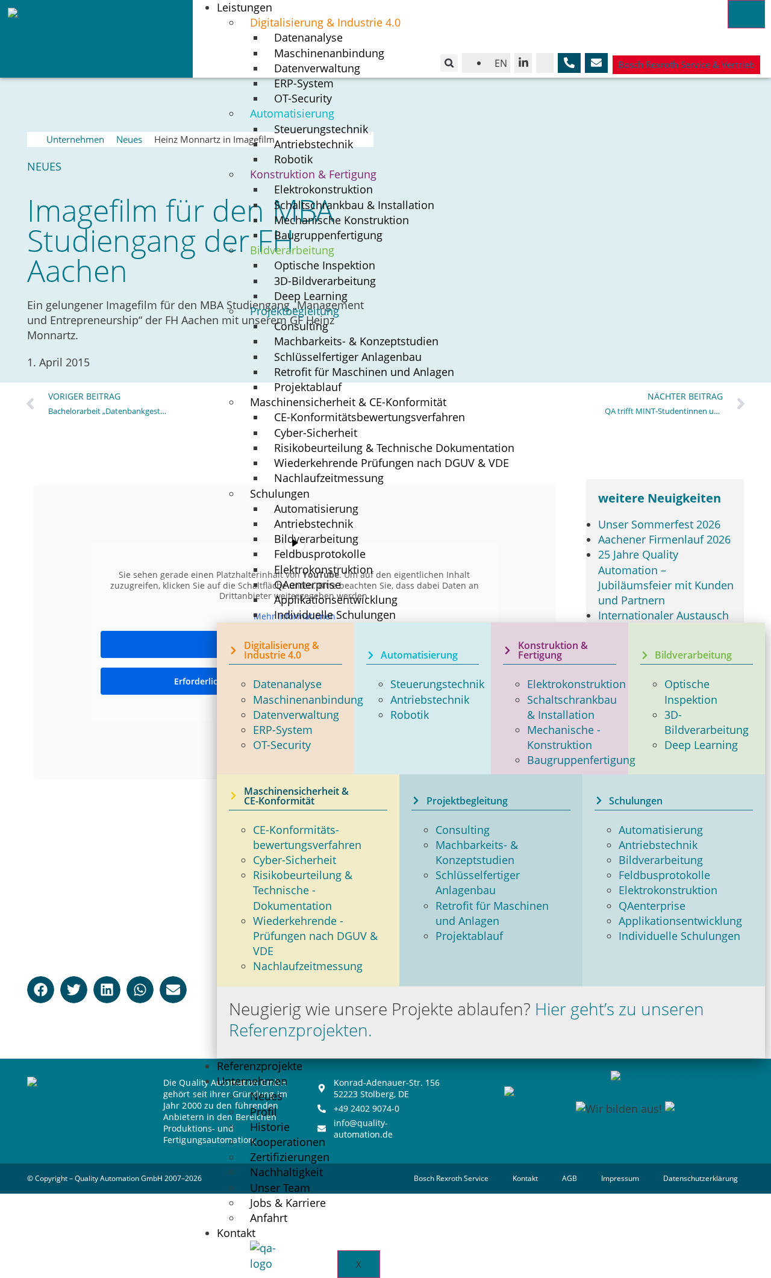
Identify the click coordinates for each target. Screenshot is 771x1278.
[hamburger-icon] (746, 14)
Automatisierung (661, 829)
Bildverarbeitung (661, 860)
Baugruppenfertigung (581, 760)
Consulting (462, 829)
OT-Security (282, 745)
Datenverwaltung (296, 714)
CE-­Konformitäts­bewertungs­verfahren (369, 417)
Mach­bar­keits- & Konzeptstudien (476, 852)
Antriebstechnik (429, 699)
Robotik (409, 714)
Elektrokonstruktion (576, 684)
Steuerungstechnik (437, 684)
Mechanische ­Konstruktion (564, 737)
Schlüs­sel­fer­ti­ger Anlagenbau (477, 882)
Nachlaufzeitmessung (329, 478)
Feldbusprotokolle (664, 875)
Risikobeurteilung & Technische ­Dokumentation (302, 890)
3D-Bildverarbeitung (706, 722)
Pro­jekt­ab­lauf (469, 936)
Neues (129, 139)
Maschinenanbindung (308, 699)
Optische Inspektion (690, 691)
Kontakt (236, 1233)
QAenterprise (652, 905)
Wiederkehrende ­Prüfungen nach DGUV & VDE (315, 935)
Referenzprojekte (259, 1066)
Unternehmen (75, 139)
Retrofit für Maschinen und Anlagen (364, 372)
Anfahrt (268, 1218)
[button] (449, 63)
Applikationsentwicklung (680, 920)
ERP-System (283, 729)
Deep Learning (701, 745)
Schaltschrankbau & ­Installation (572, 707)
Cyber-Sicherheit (294, 860)
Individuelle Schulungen (335, 614)
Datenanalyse (287, 684)
